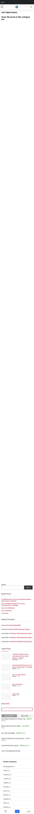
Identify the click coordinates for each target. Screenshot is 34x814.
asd (2, 625)
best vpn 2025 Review (8, 608)
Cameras (6, 774)
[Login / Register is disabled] (28, 811)
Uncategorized (8, 766)
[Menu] (2, 6)
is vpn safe (4, 613)
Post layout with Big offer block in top (13, 719)
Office (5, 803)
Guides (14, 695)
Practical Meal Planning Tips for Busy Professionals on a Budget (13, 604)
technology (15, 659)
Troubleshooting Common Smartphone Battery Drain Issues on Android (20, 656)
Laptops (6, 799)
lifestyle (14, 668)
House (5, 791)
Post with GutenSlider (13, 625)
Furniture (6, 779)
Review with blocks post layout (19, 629)
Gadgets (6, 783)
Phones (5, 807)
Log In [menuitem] (3, 2)
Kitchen (5, 795)
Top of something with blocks (10, 751)
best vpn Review (6, 610)
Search (3, 585)
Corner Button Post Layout (10, 745)
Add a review (17, 811)
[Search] (31, 6)
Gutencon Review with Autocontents (13, 738)
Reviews (14, 676)
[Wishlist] (6, 811)
